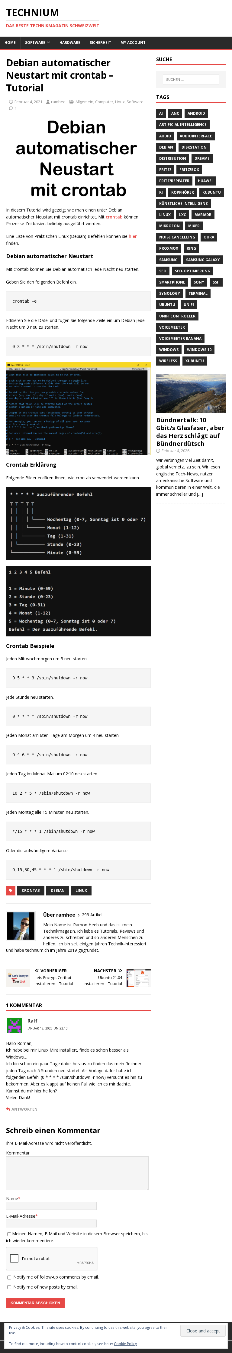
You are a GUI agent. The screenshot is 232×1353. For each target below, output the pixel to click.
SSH (216, 282)
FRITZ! (165, 169)
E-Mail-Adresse (20, 1216)
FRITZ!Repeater (174, 180)
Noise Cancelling (177, 237)
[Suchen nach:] (191, 79)
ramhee (58, 101)
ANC (175, 113)
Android (196, 113)
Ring (191, 248)
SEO (162, 271)
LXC (182, 214)
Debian (58, 890)
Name (12, 1198)
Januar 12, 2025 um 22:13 (47, 1028)
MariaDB (203, 214)
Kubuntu (211, 192)
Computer (104, 101)
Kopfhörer (182, 192)
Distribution (172, 158)
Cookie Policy (125, 1343)
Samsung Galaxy (203, 259)
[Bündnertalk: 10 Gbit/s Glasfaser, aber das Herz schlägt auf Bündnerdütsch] (191, 409)
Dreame (202, 158)
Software (35, 42)
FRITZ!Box (189, 169)
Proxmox (168, 248)
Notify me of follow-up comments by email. (56, 1277)
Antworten (24, 1109)
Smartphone (172, 282)
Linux (120, 101)
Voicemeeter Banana (180, 338)
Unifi (189, 304)
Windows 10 (199, 349)
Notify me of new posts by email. (45, 1287)
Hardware (70, 42)
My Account (133, 42)
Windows (169, 349)
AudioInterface (196, 136)
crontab (114, 217)
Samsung (168, 259)
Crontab (31, 890)
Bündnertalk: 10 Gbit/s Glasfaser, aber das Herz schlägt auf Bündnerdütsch (190, 432)
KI (161, 192)
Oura (209, 237)
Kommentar (18, 1153)
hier (133, 236)
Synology (169, 293)
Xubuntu (194, 360)
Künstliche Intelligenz (183, 203)
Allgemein (84, 101)
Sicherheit (100, 42)
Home (10, 42)
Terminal (198, 293)
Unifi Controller (177, 316)
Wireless (168, 360)
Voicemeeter (172, 327)
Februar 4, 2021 (28, 101)
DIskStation (194, 147)
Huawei (205, 180)
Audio (165, 136)
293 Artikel (92, 915)
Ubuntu (167, 304)
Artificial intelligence (183, 124)
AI (161, 113)
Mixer (194, 225)
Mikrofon (169, 225)
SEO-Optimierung (192, 271)
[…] (200, 494)
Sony (199, 282)
